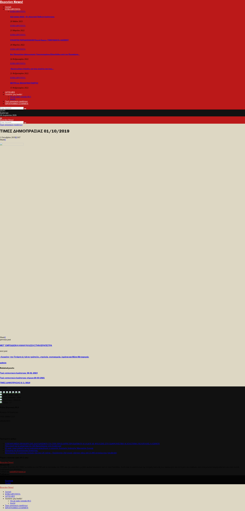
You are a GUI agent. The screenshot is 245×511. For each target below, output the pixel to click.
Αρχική (8, 7)
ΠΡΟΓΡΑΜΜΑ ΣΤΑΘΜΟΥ (16, 104)
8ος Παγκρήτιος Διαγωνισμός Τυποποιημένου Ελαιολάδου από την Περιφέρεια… (45, 54)
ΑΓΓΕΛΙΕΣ (10, 92)
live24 (12, 99)
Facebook (9, 481)
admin (3, 363)
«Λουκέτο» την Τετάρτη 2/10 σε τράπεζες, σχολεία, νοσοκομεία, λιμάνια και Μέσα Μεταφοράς (44, 357)
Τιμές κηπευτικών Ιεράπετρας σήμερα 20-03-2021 (22, 378)
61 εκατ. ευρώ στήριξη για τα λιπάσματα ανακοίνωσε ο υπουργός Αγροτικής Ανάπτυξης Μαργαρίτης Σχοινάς (49, 448)
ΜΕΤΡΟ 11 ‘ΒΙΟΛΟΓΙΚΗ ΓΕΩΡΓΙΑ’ (24, 83)
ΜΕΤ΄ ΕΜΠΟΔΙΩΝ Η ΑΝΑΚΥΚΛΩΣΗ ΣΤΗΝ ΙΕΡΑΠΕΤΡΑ (26, 345)
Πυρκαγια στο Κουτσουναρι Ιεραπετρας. (21, 450)
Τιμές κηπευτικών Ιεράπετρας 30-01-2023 (19, 373)
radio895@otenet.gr (18, 472)
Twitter (8, 483)
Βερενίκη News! (11, 2)
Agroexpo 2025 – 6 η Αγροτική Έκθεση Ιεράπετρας (32, 17)
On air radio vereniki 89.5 (20, 97)
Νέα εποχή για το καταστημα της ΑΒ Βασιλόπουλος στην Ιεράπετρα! (33, 446)
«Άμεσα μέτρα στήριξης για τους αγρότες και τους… (32, 69)
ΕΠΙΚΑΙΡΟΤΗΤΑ (12, 9)
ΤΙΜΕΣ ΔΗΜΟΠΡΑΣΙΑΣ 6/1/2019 (15, 383)
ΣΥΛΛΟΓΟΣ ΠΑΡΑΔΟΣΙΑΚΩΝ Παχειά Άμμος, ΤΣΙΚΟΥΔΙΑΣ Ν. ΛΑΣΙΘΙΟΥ (39, 40)
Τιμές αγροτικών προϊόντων (16, 101)
